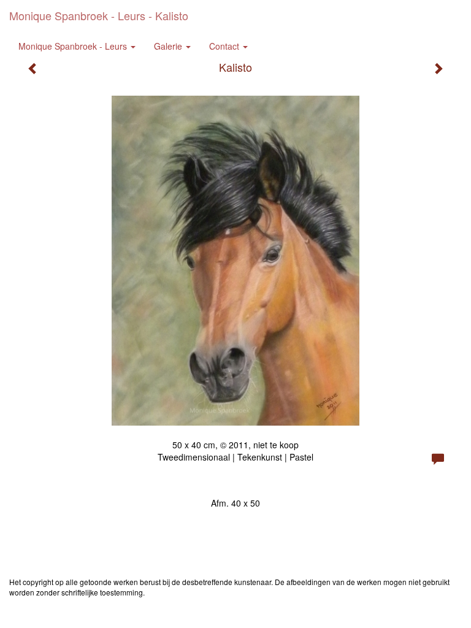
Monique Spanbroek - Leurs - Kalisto (98, 15)
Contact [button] (225, 46)
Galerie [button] (169, 46)
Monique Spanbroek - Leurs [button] (73, 46)
